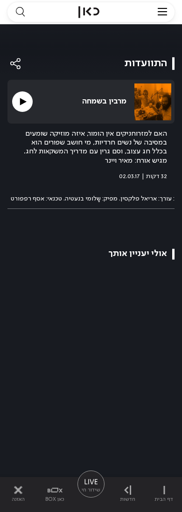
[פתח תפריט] (162, 12)
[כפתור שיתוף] (15, 63)
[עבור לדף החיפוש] (20, 12)
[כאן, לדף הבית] (89, 12)
